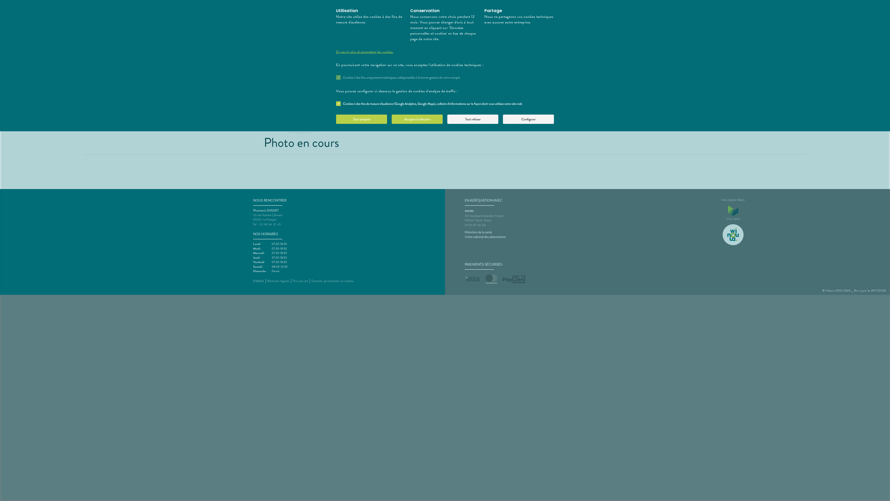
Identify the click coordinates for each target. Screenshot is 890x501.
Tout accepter (361, 119)
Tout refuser (473, 119)
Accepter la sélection (417, 119)
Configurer (528, 119)
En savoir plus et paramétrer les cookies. (365, 52)
